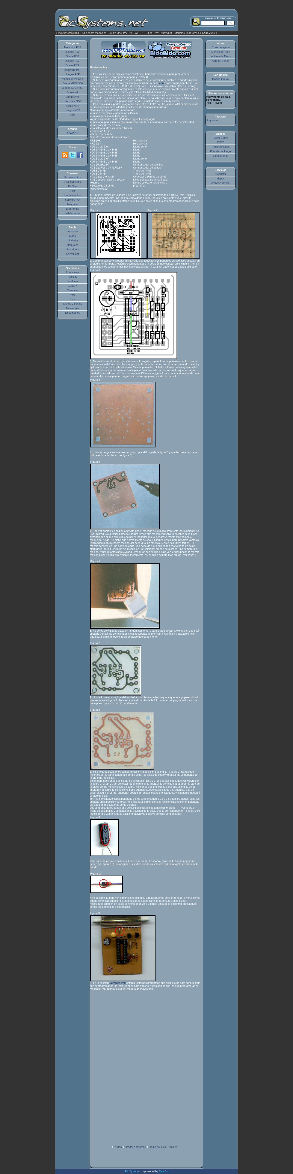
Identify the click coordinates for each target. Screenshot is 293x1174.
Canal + (72, 285)
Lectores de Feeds (220, 56)
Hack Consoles (221, 146)
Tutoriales (72, 204)
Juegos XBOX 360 (72, 87)
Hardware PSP (72, 69)
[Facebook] (80, 157)
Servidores (72, 249)
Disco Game (220, 137)
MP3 (72, 294)
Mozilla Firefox (220, 79)
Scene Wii (73, 92)
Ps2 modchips (72, 181)
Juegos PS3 (72, 60)
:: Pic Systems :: (132, 1171)
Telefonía (72, 281)
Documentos (72, 312)
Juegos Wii (72, 96)
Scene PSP (72, 65)
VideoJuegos (220, 155)
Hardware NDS (73, 101)
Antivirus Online (220, 183)
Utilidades (73, 240)
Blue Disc (164, 1171)
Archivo (173, 1146)
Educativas (72, 272)
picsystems (212, 120)
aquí (161, 83)
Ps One (72, 186)
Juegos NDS (72, 110)
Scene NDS (72, 105)
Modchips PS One (72, 78)
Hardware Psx (72, 195)
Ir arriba (117, 1146)
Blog (72, 114)
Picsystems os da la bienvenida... (218, 98)
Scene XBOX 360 (72, 83)
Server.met (72, 254)
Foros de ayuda (220, 47)
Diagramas (72, 208)
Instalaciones (72, 213)
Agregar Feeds (220, 60)
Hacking (72, 276)
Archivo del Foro (220, 51)
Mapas (221, 178)
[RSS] (65, 157)
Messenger (72, 308)
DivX (72, 299)
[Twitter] (73, 157)
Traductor (220, 174)
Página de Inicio (157, 1146)
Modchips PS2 (72, 47)
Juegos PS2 (72, 51)
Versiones (72, 231)
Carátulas (72, 290)
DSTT (220, 142)
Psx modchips (72, 177)
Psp (72, 190)
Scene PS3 (72, 56)
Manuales (72, 245)
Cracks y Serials (72, 303)
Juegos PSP (72, 74)
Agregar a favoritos (135, 1146)
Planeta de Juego (220, 151)
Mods (72, 236)
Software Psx (72, 199)
